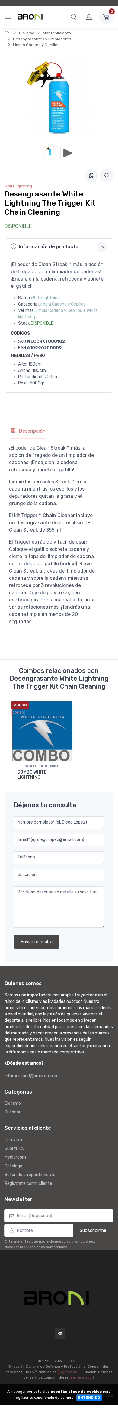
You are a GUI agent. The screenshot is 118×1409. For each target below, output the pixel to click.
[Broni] (30, 17)
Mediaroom (15, 1157)
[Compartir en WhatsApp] (91, 175)
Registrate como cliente (28, 1183)
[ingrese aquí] (70, 1372)
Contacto (14, 1139)
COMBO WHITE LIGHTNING (32, 775)
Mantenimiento (57, 33)
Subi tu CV (15, 1148)
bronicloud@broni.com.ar (33, 1075)
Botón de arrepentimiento (30, 1174)
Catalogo (13, 1166)
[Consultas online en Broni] (60, 1333)
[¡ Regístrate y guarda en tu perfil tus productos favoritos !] (106, 175)
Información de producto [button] (48, 246)
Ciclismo (26, 33)
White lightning (45, 297)
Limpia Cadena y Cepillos (36, 44)
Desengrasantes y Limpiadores (42, 39)
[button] (74, 17)
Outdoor (13, 1112)
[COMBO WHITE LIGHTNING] (42, 731)
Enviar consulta (37, 941)
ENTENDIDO (89, 1397)
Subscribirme (93, 1230)
